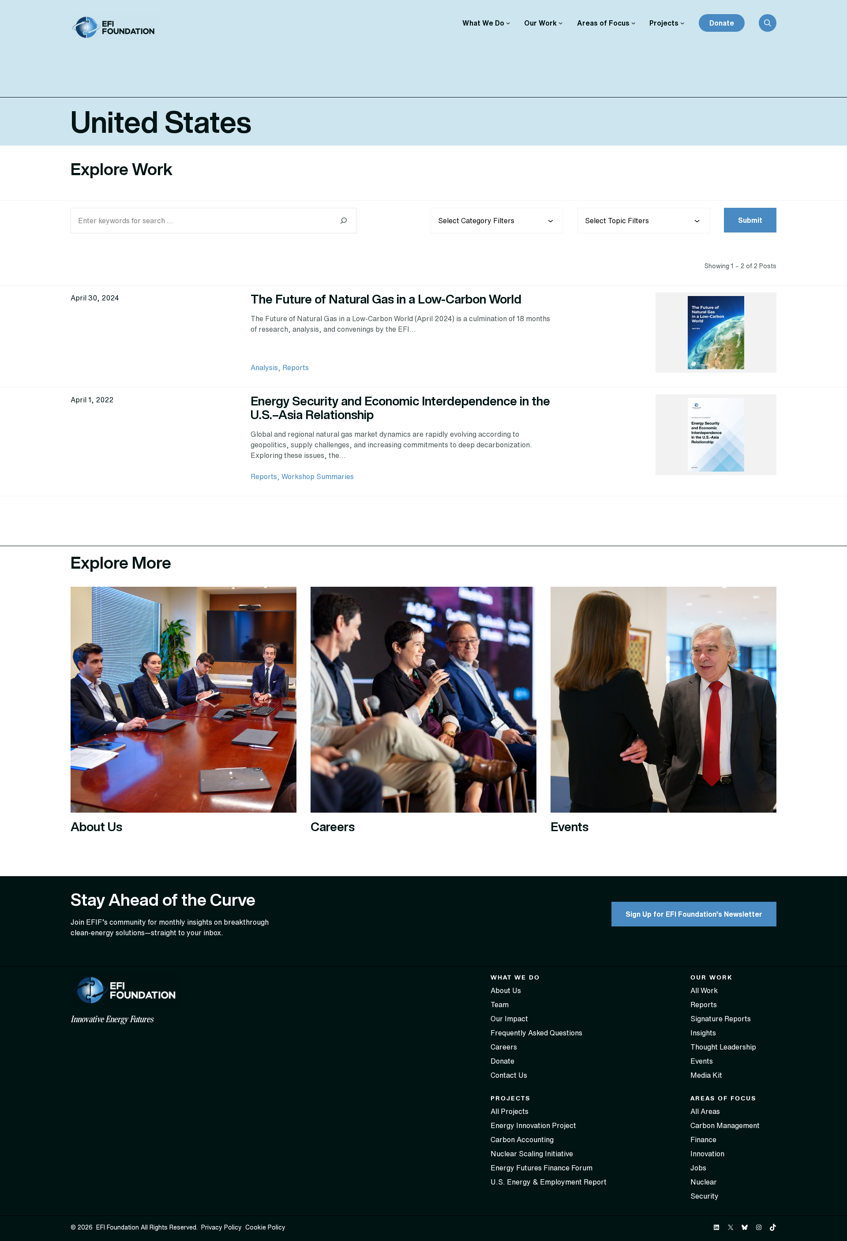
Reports (295, 367)
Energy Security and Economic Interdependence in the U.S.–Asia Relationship (400, 407)
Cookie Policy (265, 1227)
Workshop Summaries (317, 476)
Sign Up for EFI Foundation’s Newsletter (694, 914)
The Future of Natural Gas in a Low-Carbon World (386, 298)
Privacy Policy (221, 1227)
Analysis (264, 367)
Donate (721, 22)
